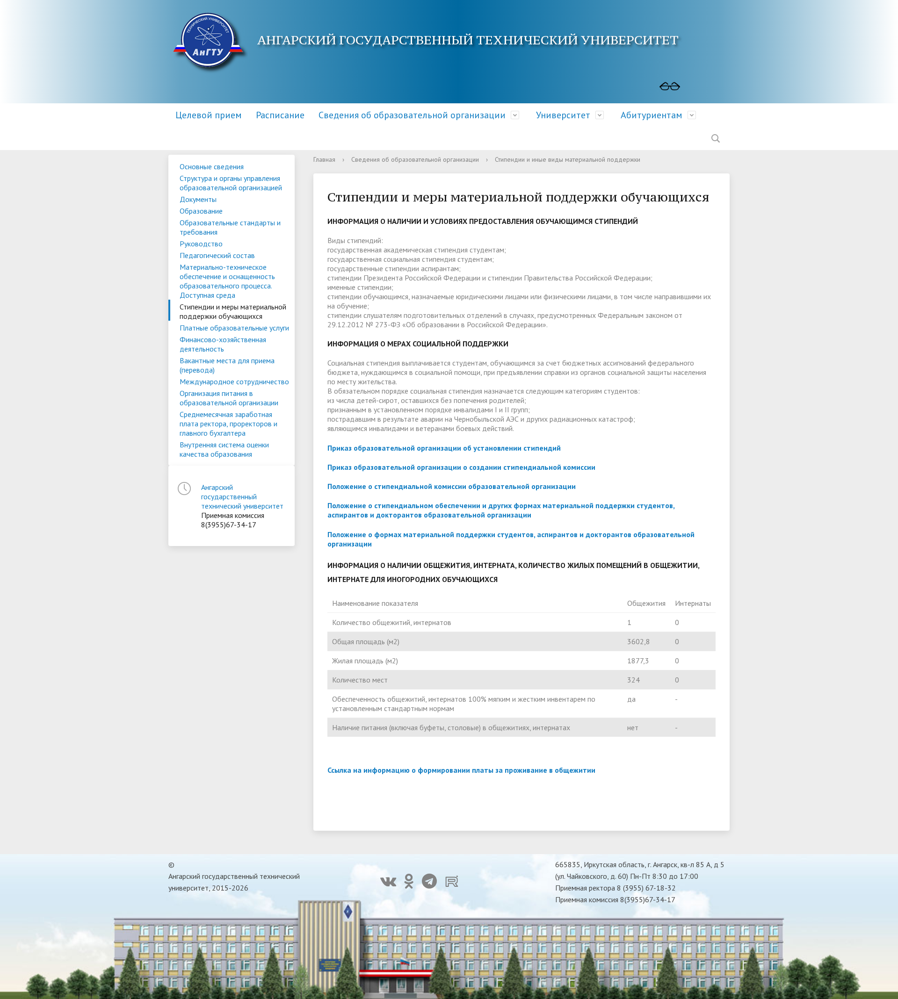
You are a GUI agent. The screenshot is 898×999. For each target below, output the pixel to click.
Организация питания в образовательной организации (229, 397)
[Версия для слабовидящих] (669, 86)
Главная (324, 159)
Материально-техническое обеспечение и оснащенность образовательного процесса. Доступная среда (227, 281)
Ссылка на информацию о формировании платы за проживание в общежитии (461, 770)
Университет (563, 115)
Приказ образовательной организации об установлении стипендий (444, 448)
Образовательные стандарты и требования (230, 227)
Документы (198, 199)
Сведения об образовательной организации (412, 115)
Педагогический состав (217, 255)
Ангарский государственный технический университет (242, 496)
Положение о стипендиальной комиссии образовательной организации (451, 486)
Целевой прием (208, 115)
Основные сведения (212, 166)
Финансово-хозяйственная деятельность (223, 344)
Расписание (280, 115)
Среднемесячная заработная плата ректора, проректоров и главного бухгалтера (228, 424)
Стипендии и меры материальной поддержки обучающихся (233, 311)
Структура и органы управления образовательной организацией (231, 182)
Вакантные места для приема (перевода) (227, 365)
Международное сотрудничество (234, 381)
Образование (201, 211)
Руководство (201, 243)
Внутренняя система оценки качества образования (224, 449)
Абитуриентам (651, 115)
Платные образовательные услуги (234, 327)
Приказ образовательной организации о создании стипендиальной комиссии (461, 467)
